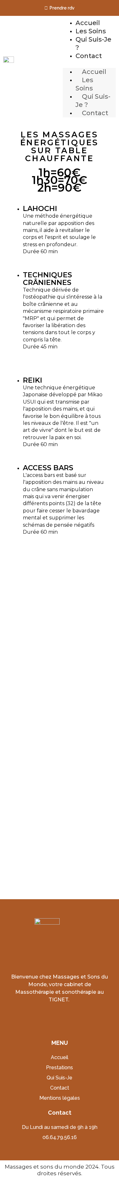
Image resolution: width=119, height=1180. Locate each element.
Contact (89, 56)
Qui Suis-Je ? (93, 101)
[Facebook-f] (52, 1016)
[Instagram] (66, 1016)
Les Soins (91, 31)
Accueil (88, 23)
